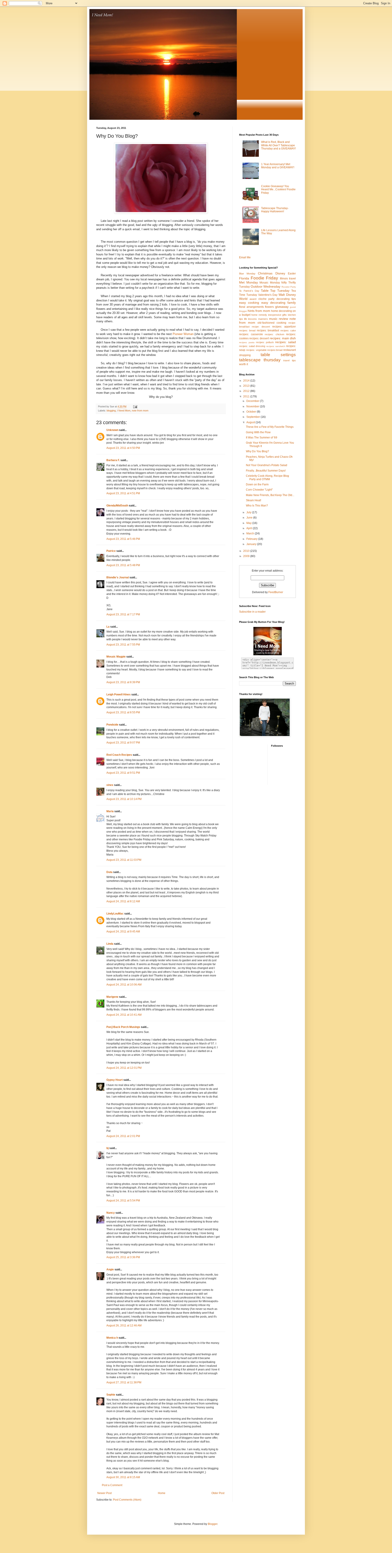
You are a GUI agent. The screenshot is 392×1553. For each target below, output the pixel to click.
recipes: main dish (283, 338)
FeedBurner (275, 592)
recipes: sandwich (275, 346)
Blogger (212, 1524)
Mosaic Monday (270, 282)
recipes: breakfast (268, 330)
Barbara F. (113, 460)
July (249, 512)
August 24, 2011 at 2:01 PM (123, 1136)
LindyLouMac (115, 913)
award (253, 299)
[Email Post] (135, 406)
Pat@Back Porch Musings (123, 1027)
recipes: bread (247, 330)
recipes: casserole (251, 334)
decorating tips (286, 299)
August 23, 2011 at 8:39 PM (123, 682)
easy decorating (273, 302)
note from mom (140, 410)
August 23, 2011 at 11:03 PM (123, 859)
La (108, 626)
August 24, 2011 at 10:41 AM (124, 1014)
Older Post (217, 1493)
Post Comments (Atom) (127, 1499)
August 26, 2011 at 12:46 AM (124, 1325)
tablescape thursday (260, 359)
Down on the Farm (257, 484)
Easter (292, 273)
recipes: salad (285, 342)
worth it (243, 364)
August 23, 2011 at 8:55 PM (123, 712)
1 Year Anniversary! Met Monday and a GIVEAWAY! (277, 166)
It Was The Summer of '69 (261, 437)
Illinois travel (288, 278)
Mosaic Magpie (116, 656)
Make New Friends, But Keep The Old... (270, 495)
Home (161, 1493)
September (253, 416)
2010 (246, 551)
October (251, 411)
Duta (109, 872)
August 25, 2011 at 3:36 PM (123, 1257)
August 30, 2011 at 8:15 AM (123, 1477)
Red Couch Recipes (119, 754)
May (249, 523)
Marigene (112, 996)
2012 (246, 391)
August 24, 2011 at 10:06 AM (124, 984)
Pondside (112, 724)
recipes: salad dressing (252, 346)
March (250, 533)
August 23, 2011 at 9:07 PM (123, 742)
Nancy (110, 1212)
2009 (246, 556)
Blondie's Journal (117, 577)
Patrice (111, 551)
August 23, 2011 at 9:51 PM (123, 772)
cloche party (266, 299)
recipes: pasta (247, 342)
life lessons (250, 319)
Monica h (112, 1337)
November (253, 406)
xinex (109, 785)
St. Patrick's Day (249, 290)
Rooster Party (289, 287)
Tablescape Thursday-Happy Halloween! (275, 210)
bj (107, 1148)
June (249, 517)
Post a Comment (112, 1485)
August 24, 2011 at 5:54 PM (123, 1200)
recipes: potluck (265, 342)
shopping (245, 355)
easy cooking (249, 302)
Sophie (110, 1394)
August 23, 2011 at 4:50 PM (123, 448)
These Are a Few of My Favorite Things (270, 426)
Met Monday (248, 282)
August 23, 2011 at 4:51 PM (123, 493)
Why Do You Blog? (257, 451)
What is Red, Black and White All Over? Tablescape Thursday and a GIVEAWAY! (278, 145)
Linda (109, 943)
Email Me (245, 257)
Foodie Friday (264, 278)
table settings (278, 354)
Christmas (265, 273)
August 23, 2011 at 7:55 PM (123, 644)
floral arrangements (251, 306)
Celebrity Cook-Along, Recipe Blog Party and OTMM (267, 477)
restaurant (289, 350)
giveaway (282, 306)
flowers (269, 306)
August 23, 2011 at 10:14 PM (124, 799)
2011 (246, 396)
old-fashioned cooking (271, 322)
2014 (246, 380)
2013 (246, 385)
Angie (110, 1269)
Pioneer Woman (183, 334)
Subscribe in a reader (252, 611)
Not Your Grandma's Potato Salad (266, 465)
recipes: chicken (274, 334)
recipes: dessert (259, 338)
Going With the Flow (258, 432)
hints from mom (259, 311)
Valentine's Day (268, 294)
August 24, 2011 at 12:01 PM (124, 1067)
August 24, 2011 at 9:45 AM (123, 931)
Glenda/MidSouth (117, 505)
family (291, 302)
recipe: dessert (261, 326)
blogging (111, 410)
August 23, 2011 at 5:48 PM (123, 565)
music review (278, 318)
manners (263, 319)
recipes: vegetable (256, 350)
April (249, 528)
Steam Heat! (253, 500)
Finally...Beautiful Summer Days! (266, 470)
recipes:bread (274, 350)
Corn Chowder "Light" (259, 489)
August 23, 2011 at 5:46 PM (123, 538)
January (251, 544)
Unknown (112, 430)
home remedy (259, 314)
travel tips (289, 360)
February (252, 538)
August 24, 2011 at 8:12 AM (123, 901)
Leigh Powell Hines (118, 694)
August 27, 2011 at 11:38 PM (123, 1382)
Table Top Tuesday (275, 290)
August (251, 422)
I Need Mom (123, 410)
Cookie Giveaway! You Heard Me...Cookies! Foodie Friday (278, 189)
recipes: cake (288, 330)
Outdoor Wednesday (266, 286)
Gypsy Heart (114, 1079)
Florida (244, 278)
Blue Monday (247, 273)
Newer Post (104, 1493)
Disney (280, 273)
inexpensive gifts (277, 314)
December (253, 401)
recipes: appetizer (284, 326)
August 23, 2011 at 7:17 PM (123, 614)
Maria (110, 811)
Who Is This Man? (257, 505)
